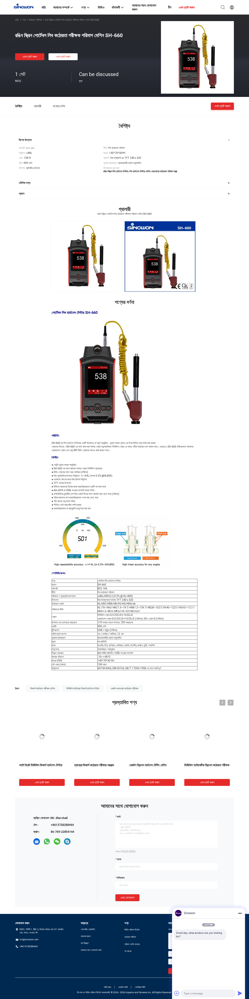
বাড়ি (17, 19)
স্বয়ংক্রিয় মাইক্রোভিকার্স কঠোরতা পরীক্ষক (150, 765)
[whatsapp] (47, 841)
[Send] (240, 993)
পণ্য (24, 19)
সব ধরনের (127, 951)
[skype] (67, 841)
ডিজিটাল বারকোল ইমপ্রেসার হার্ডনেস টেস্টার (96, 765)
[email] (36, 841)
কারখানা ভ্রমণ (86, 936)
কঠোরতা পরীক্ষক (35, 19)
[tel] (77, 841)
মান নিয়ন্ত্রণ (85, 943)
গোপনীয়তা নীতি (140, 987)
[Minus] (240, 913)
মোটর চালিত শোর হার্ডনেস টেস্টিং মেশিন (39, 765)
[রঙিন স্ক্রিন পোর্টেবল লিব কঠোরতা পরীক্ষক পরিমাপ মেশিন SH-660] (197, 57)
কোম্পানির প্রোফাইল (88, 929)
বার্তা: (119, 816)
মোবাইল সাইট (123, 987)
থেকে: (119, 859)
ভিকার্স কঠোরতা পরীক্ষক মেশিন (42, 688)
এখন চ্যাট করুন (30, 56)
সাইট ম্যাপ (107, 987)
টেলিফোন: (121, 877)
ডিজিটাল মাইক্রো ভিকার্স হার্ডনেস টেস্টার (82, 688)
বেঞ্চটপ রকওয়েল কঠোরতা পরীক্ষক (124, 688)
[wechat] (57, 841)
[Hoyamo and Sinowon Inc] (26, 5)
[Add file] (176, 993)
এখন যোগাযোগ (127, 897)
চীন (169, 7)
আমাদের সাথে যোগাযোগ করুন (91, 950)
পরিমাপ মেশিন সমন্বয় (132, 944)
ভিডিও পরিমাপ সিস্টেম (132, 929)
